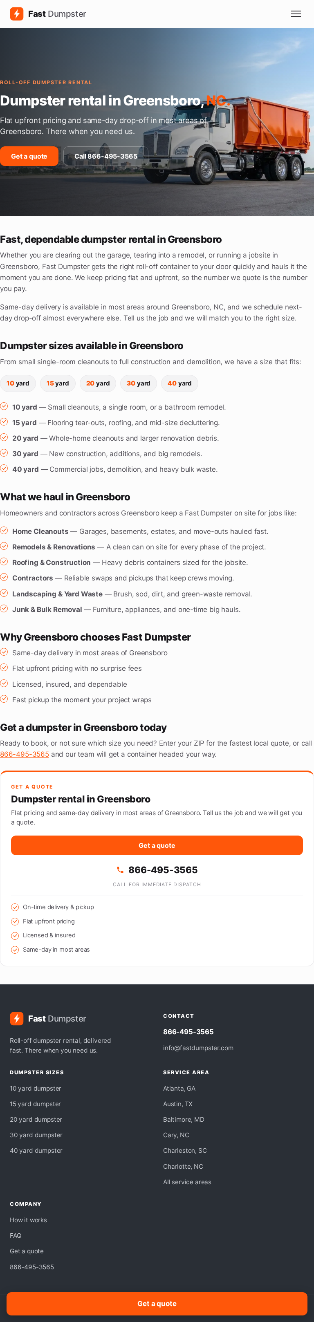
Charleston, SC (185, 1150)
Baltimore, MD (183, 1119)
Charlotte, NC (183, 1166)
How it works (28, 1220)
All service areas (187, 1182)
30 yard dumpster (36, 1135)
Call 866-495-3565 (105, 156)
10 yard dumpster (35, 1088)
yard (18, 383)
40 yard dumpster (36, 1150)
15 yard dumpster (35, 1104)
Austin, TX (178, 1104)
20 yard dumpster (36, 1119)
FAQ (16, 1235)
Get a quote (29, 156)
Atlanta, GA (179, 1088)
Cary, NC (176, 1135)
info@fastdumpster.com (198, 1048)
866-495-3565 (24, 754)
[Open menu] (296, 13)
